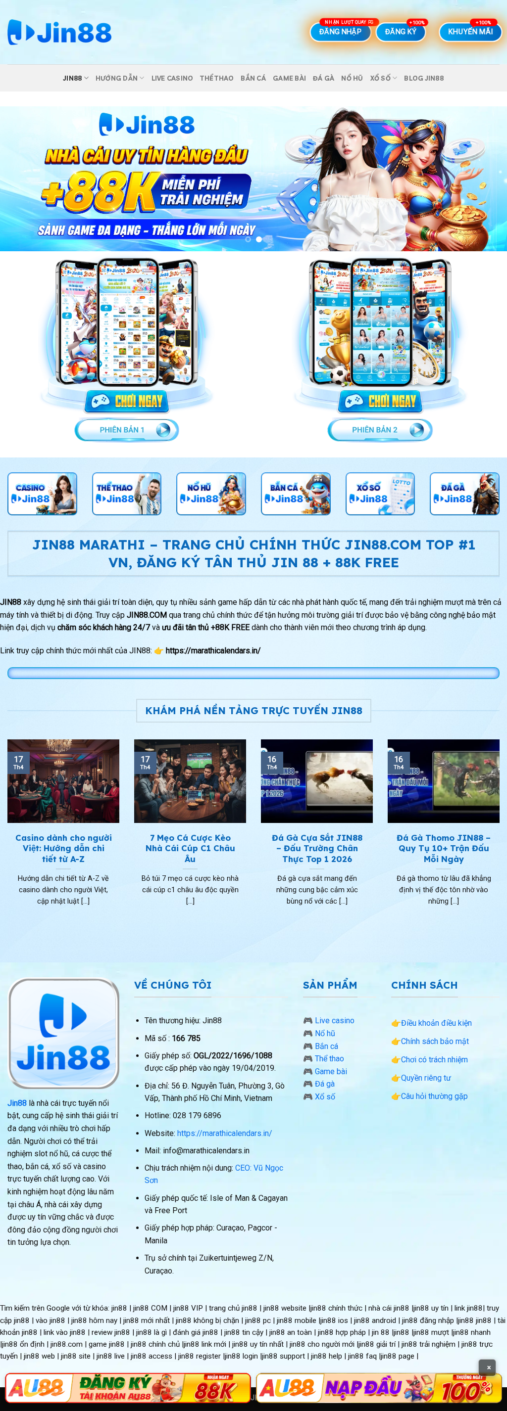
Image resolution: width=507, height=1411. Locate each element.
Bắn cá (253, 78)
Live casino (173, 78)
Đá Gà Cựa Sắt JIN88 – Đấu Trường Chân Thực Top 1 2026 (317, 848)
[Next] (484, 178)
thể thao (217, 78)
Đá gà (323, 78)
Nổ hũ (352, 78)
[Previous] (23, 178)
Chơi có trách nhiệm (434, 1059)
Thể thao (329, 1058)
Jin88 (72, 78)
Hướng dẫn (117, 78)
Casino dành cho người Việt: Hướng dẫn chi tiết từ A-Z (63, 848)
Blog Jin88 (424, 78)
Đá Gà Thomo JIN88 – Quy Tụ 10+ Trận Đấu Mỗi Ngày (444, 848)
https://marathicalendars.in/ (224, 1133)
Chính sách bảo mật (435, 1041)
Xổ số (380, 78)
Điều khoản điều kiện (436, 1023)
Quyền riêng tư (426, 1078)
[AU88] (128, 1388)
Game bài (289, 78)
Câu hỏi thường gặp (434, 1096)
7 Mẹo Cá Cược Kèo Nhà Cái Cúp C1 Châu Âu (190, 848)
